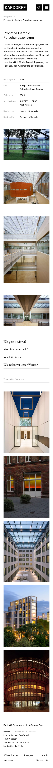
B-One (9, 589)
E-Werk (9, 654)
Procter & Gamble (29, 111)
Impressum (9, 760)
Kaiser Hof (11, 395)
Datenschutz (42, 760)
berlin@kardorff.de (13, 746)
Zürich (32, 731)
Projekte (8, 16)
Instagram (29, 755)
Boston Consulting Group (18, 524)
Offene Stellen (11, 755)
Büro (22, 79)
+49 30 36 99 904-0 (18, 742)
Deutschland (34, 85)
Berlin (7, 731)
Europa (23, 85)
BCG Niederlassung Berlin (19, 460)
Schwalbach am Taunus (31, 89)
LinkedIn (44, 755)
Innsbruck (19, 731)
